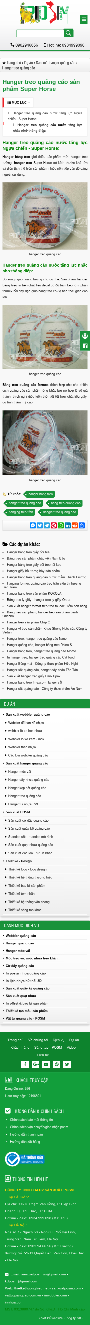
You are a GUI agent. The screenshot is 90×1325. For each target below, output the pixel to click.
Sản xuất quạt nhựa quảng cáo (30, 845)
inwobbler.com (56, 1295)
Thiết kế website (50, 1318)
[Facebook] (25, 1064)
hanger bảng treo (40, 494)
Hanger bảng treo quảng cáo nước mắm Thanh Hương (46, 577)
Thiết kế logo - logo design (27, 869)
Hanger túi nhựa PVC (23, 804)
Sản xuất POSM (18, 812)
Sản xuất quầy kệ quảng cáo (29, 828)
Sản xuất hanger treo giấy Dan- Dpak (33, 676)
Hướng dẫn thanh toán (26, 1134)
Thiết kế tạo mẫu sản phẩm (27, 1011)
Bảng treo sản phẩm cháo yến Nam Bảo (36, 558)
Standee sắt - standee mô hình (30, 837)
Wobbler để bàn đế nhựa (26, 723)
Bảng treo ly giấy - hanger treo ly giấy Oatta (38, 600)
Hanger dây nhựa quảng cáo (28, 780)
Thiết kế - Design (19, 861)
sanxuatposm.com (66, 1288)
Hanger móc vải (19, 772)
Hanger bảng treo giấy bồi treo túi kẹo (34, 565)
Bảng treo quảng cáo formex (25, 385)
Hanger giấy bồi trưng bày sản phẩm (33, 571)
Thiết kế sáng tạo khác (25, 910)
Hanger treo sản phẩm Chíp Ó (28, 622)
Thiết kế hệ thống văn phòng (29, 902)
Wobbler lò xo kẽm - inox (26, 739)
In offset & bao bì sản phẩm (27, 1003)
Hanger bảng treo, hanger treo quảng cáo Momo (41, 651)
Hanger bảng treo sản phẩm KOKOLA (34, 593)
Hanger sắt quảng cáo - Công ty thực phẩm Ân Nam (44, 689)
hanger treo (23, 163)
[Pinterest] (56, 1064)
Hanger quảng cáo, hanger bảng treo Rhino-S (39, 645)
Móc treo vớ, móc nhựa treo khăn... (33, 958)
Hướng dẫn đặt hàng (25, 1142)
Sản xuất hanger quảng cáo (27, 763)
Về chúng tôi (38, 1040)
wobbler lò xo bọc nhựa (25, 731)
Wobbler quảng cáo (21, 936)
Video (71, 1047)
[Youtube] (46, 1064)
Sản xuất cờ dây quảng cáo (28, 820)
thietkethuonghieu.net (31, 1288)
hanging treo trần (21, 512)
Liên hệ (43, 1055)
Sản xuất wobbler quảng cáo (28, 714)
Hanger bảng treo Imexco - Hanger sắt (34, 682)
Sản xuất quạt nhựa (21, 996)
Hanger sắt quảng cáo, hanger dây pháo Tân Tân (42, 670)
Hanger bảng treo (16, 157)
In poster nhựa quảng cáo (26, 973)
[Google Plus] (35, 1064)
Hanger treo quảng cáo (24, 796)
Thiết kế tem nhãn (21, 894)
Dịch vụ (58, 1040)
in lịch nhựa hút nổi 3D (24, 981)
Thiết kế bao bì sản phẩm (26, 886)
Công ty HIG (73, 1318)
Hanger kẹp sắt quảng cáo (27, 788)
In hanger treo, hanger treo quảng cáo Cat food (40, 657)
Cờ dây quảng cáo (20, 966)
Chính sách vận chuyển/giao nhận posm (39, 1127)
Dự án (74, 1040)
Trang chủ (16, 1040)
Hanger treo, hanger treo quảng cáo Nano (36, 638)
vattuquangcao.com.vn (23, 1295)
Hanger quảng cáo (20, 943)
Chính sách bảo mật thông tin (31, 1120)
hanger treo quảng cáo (25, 503)
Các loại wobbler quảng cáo (28, 755)
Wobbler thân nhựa (22, 747)
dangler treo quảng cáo (59, 512)
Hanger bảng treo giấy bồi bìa (28, 552)
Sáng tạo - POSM (48, 1047)
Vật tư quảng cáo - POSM (25, 1018)
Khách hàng (20, 1047)
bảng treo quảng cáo (65, 503)
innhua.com (14, 1302)
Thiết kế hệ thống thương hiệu (30, 877)
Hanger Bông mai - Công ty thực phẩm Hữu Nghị (42, 664)
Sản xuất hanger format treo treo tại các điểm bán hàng (47, 606)
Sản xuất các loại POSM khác (30, 853)
